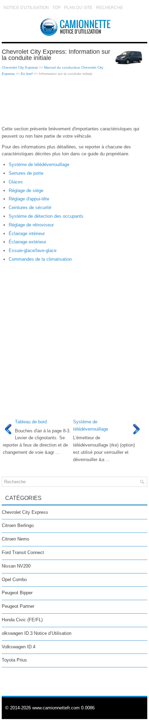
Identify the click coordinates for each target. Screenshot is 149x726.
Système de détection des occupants (46, 216)
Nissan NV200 (16, 566)
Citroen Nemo (15, 539)
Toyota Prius (14, 660)
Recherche (109, 7)
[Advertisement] (74, 101)
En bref (27, 74)
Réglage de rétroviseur (31, 224)
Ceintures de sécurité (30, 207)
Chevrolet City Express (20, 67)
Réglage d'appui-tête (29, 198)
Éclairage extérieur (27, 241)
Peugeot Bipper (17, 592)
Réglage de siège (26, 190)
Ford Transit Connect (23, 552)
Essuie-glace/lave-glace (32, 250)
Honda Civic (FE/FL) (22, 619)
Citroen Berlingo (18, 525)
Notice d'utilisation (26, 7)
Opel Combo (14, 579)
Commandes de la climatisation (40, 259)
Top (56, 7)
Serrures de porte (26, 173)
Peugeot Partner (18, 606)
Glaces (16, 181)
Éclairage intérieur (27, 233)
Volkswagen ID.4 (18, 646)
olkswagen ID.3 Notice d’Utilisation (36, 633)
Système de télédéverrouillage (39, 164)
